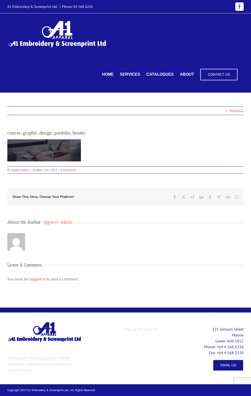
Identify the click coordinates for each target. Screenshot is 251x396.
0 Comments (68, 170)
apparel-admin (20, 170)
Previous (236, 110)
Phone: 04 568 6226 (77, 6)
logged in (37, 278)
